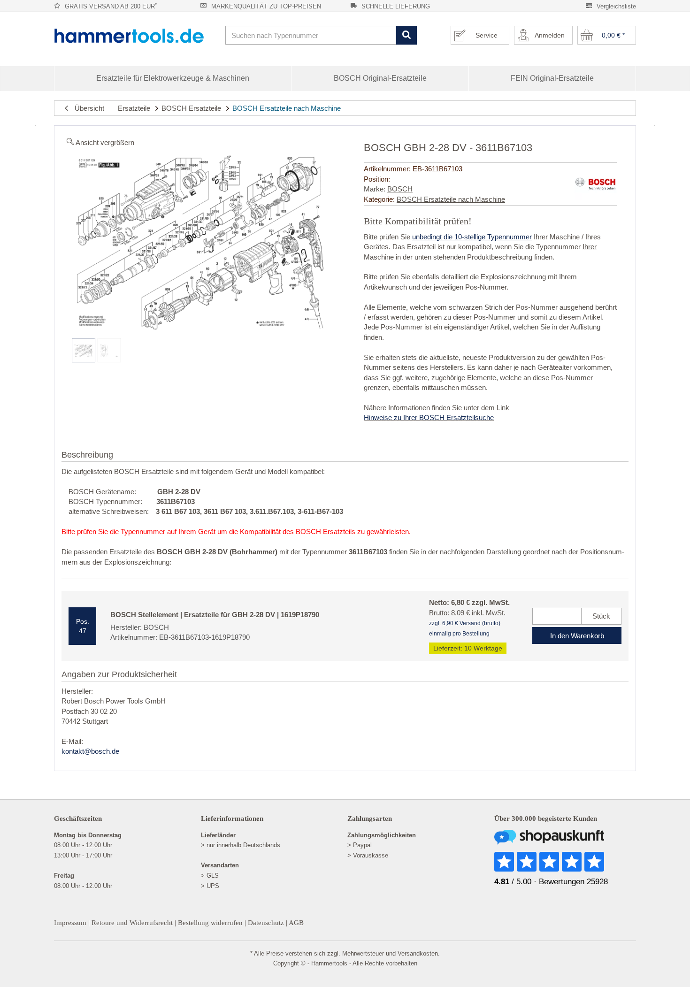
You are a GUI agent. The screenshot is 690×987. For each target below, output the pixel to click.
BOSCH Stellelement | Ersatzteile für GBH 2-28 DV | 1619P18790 (214, 615)
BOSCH (400, 189)
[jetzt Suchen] (406, 35)
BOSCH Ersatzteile (191, 108)
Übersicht (86, 108)
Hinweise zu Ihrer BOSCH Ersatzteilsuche (429, 417)
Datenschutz (266, 922)
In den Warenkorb (577, 636)
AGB (296, 922)
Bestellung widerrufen (210, 922)
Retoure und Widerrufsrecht (132, 922)
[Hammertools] (136, 35)
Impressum (70, 922)
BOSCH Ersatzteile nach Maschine (286, 108)
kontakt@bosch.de (90, 751)
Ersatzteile (134, 108)
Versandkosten (418, 953)
